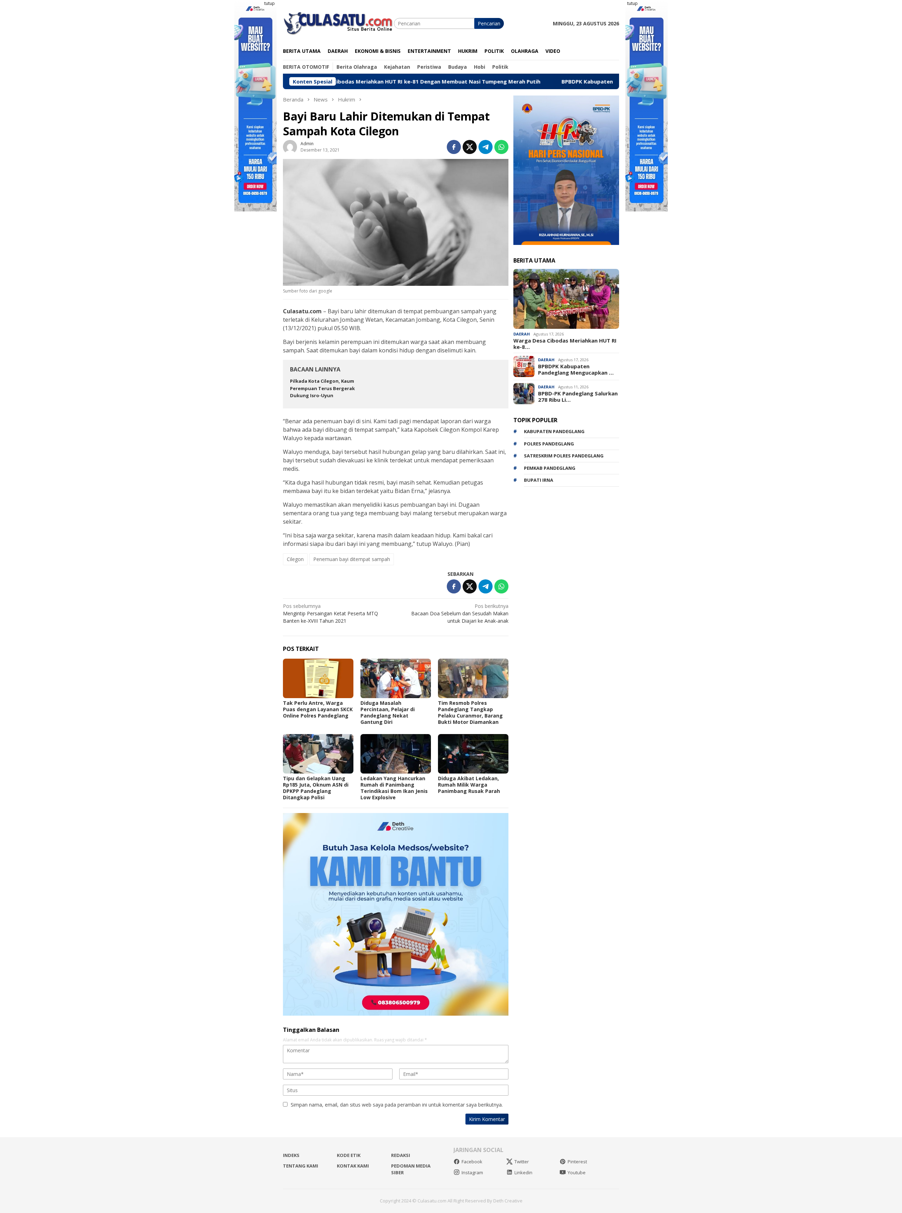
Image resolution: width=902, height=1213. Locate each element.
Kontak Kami (353, 1166)
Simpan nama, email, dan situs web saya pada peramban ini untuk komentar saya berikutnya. (397, 1104)
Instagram (472, 1172)
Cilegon (295, 559)
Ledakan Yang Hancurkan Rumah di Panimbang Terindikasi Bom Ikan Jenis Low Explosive (394, 788)
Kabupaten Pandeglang (554, 431)
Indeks (291, 1155)
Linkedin (523, 1172)
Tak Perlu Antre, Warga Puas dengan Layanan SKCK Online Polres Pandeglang (318, 709)
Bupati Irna (538, 480)
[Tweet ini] (470, 147)
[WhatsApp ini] (501, 147)
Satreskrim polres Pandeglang (564, 455)
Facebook (472, 1161)
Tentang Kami (300, 1166)
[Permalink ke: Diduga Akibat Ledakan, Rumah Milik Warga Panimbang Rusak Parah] (473, 754)
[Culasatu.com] (338, 22)
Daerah (521, 334)
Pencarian (489, 23)
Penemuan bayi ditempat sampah (351, 559)
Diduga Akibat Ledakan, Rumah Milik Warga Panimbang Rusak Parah (469, 784)
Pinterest (577, 1161)
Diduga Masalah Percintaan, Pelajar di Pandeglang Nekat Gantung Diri (387, 712)
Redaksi (400, 1155)
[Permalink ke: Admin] (290, 146)
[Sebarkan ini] (454, 147)
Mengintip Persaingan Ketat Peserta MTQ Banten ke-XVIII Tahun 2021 (330, 613)
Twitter (521, 1161)
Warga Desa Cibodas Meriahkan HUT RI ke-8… (565, 343)
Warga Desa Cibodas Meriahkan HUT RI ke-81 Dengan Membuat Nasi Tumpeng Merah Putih (354, 81)
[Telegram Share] (485, 147)
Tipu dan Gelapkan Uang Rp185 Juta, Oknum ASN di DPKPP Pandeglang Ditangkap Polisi (315, 788)
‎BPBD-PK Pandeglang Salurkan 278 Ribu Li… (578, 396)
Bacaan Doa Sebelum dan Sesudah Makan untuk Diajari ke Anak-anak (459, 613)
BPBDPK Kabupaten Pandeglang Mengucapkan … (576, 369)
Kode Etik (348, 1155)
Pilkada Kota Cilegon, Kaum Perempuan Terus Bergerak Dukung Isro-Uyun (322, 388)
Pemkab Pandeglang (549, 468)
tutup (269, 3)
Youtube (577, 1172)
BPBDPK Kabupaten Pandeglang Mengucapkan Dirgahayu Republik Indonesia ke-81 (605, 81)
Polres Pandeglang (549, 444)
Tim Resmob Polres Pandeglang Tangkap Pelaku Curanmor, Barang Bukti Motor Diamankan (470, 712)
